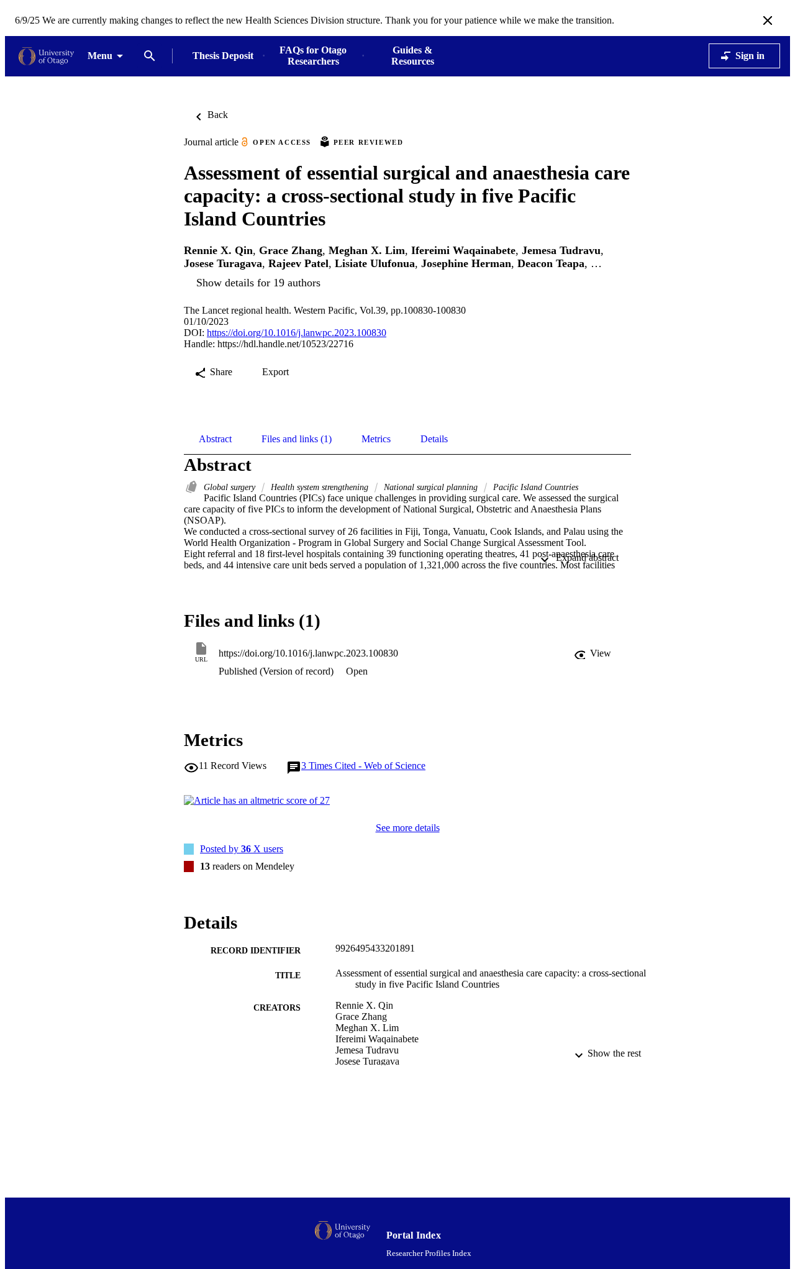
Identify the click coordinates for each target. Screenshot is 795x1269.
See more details (408, 827)
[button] (593, 653)
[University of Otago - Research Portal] (46, 56)
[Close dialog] (767, 20)
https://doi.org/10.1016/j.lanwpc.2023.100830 (296, 332)
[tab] (215, 439)
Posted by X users (241, 849)
